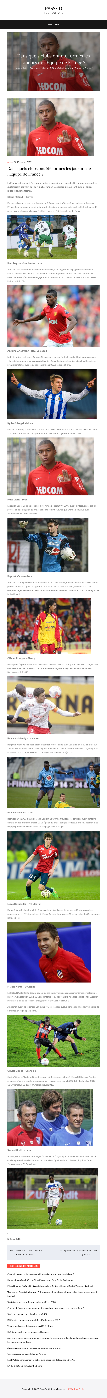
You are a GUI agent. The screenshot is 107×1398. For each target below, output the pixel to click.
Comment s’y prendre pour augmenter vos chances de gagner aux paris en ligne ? (45, 1308)
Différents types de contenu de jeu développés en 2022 (33, 1320)
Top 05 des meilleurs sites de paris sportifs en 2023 (31, 1302)
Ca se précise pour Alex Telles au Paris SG (27, 1353)
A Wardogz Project (77, 1389)
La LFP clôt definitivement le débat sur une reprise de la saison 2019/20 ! (41, 1359)
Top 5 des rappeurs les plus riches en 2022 (27, 1314)
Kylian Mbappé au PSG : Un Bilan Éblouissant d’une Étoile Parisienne (40, 1280)
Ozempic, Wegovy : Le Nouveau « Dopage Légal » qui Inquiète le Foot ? (40, 1274)
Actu (9, 162)
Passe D (53, 8)
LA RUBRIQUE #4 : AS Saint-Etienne (24, 1365)
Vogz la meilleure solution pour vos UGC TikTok (30, 1326)
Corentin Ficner (17, 1239)
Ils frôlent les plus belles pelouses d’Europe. (27, 1332)
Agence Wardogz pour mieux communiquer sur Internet (33, 1347)
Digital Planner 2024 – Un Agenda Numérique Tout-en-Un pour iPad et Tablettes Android (50, 1286)
